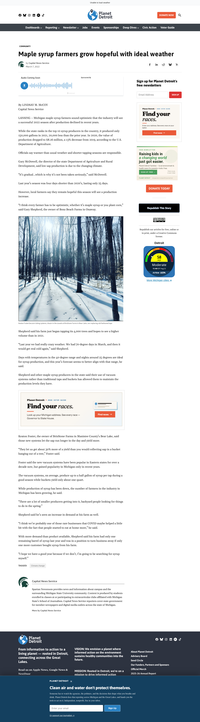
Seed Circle (137, 660)
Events (95, 27)
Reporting (51, 27)
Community (25, 46)
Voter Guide (168, 27)
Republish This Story (159, 208)
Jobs (84, 27)
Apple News (40, 669)
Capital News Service (39, 63)
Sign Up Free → (148, 172)
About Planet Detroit (142, 651)
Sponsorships (111, 27)
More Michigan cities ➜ (159, 280)
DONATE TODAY (159, 188)
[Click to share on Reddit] (163, 64)
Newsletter (69, 27)
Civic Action (149, 27)
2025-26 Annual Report (143, 673)
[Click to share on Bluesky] (170, 64)
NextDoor (24, 673)
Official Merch (138, 669)
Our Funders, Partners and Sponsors (150, 664)
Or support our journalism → (62, 715)
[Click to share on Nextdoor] (177, 64)
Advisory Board (139, 656)
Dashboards (32, 27)
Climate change (38, 566)
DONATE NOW (166, 15)
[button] (71, 410)
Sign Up (112, 708)
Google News (57, 669)
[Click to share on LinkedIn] (156, 64)
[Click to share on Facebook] (150, 64)
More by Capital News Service (46, 610)
